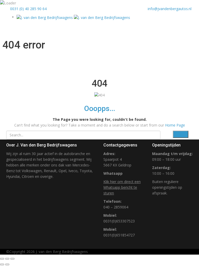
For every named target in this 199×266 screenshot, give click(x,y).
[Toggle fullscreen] (7, 259)
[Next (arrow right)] (7, 264)
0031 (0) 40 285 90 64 (28, 8)
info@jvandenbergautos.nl (169, 8)
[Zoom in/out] (12, 259)
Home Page (175, 125)
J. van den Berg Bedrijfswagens (62, 251)
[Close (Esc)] (2, 259)
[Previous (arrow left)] (2, 264)
